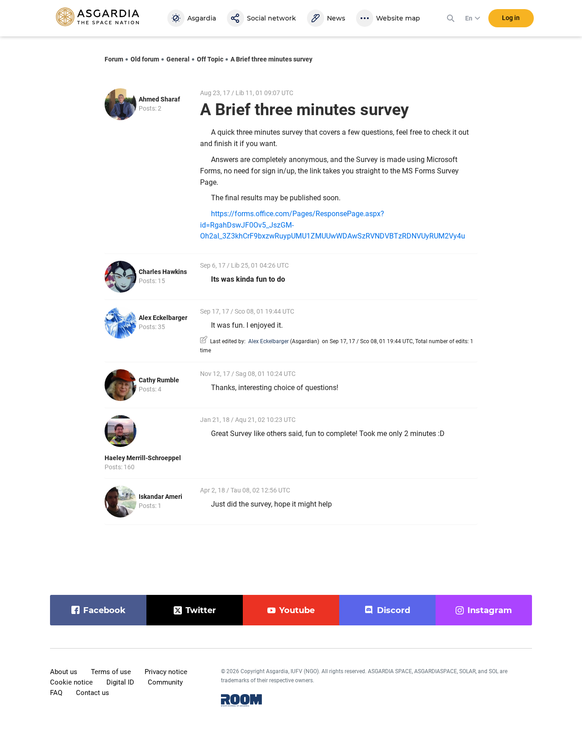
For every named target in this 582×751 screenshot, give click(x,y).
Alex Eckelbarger (163, 317)
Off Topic (210, 59)
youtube (297, 610)
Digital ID (120, 682)
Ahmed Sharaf (159, 99)
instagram (489, 610)
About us (63, 672)
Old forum (144, 59)
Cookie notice (71, 682)
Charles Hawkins (163, 271)
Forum (114, 59)
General (178, 59)
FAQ (56, 693)
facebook (104, 610)
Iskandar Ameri (160, 496)
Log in (511, 17)
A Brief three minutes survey (271, 59)
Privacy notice (166, 672)
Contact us (92, 693)
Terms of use (111, 672)
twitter (201, 610)
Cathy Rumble (159, 380)
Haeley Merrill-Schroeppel (143, 458)
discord (393, 610)
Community (165, 682)
